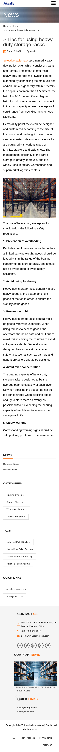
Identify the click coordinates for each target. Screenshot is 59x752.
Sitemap (47, 745)
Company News (11, 464)
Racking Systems (15, 495)
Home (6, 26)
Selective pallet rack (15, 60)
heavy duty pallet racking (19, 549)
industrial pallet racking (18, 542)
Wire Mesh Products (16, 509)
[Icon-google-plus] (41, 645)
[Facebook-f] (20, 645)
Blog (14, 26)
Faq (14, 738)
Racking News (10, 469)
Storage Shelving (14, 502)
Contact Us (28, 738)
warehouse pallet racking (19, 556)
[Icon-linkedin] (34, 645)
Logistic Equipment (15, 516)
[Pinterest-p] (48, 645)
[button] (16, 697)
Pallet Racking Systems (18, 563)
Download (45, 738)
